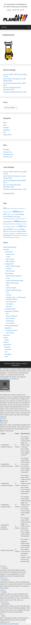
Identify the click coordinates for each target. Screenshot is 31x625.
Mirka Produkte (10, 318)
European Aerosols (11, 330)
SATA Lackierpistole (11, 231)
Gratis (10, 216)
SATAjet (10, 229)
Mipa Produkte (10, 261)
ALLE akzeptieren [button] (13, 379)
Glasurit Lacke (10, 254)
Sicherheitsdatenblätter (11, 325)
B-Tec (8, 214)
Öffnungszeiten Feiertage (13, 237)
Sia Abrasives (10, 321)
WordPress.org (7, 157)
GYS (7, 292)
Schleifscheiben (21, 231)
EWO (7, 285)
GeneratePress (15, 365)
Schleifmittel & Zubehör (11, 311)
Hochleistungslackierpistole (9, 218)
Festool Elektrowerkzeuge (13, 290)
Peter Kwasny (10, 332)
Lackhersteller (9, 252)
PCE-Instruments (11, 301)
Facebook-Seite (8, 193)
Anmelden (6, 149)
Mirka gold (18, 224)
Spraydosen (8, 328)
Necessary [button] (3, 419)
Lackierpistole (7, 221)
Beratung (7, 347)
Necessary (4, 421)
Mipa (13, 221)
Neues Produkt (6, 226)
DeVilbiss (9, 268)
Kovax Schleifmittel (11, 316)
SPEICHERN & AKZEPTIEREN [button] (9, 624)
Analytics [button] (2, 590)
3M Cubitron (14, 208)
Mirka (17, 221)
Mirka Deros (12, 224)
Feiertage (6, 127)
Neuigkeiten (6, 130)
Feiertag (15, 214)
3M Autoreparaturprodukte (13, 276)
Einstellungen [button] (4, 379)
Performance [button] (4, 578)
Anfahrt (7, 340)
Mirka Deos (6, 224)
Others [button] (2, 614)
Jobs (6, 352)
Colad (12, 214)
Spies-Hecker (10, 259)
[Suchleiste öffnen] (28, 27)
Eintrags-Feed (7, 152)
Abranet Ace (10, 211)
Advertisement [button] (4, 602)
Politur (16, 226)
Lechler (8, 256)
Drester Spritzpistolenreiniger (14, 280)
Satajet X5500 (7, 134)
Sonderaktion (12, 233)
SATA (20, 226)
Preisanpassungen (10, 309)
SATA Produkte (10, 271)
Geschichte (8, 349)
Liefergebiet (8, 354)
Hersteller (6, 249)
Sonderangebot (18, 233)
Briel (7, 313)
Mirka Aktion (23, 221)
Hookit (16, 218)
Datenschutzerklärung (9, 247)
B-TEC (8, 278)
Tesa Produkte (10, 323)
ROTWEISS (9, 304)
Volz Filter (9, 306)
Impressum (6, 335)
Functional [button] (3, 566)
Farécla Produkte (11, 288)
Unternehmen (7, 344)
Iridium (20, 218)
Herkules (8, 295)
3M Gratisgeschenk (21, 208)
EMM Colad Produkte (12, 283)
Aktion (5, 123)
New (11, 226)
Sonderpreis (24, 233)
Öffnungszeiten (7, 235)
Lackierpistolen (9, 264)
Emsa (5, 125)
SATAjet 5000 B (16, 229)
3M (4, 208)
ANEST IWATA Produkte (13, 266)
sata (4, 132)
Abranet (5, 211)
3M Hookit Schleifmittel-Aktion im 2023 (14, 92)
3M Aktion (8, 208)
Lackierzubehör (9, 273)
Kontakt (5, 337)
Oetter (13, 226)
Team (6, 356)
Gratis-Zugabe (16, 216)
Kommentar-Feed (8, 154)
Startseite (6, 342)
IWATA (23, 218)
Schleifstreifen (6, 233)
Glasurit (5, 216)
